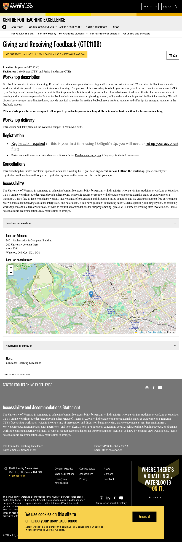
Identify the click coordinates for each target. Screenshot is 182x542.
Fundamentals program (88, 155)
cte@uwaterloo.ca (158, 207)
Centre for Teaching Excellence (23, 363)
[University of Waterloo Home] (18, 6)
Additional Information (19, 345)
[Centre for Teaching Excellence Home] (4, 27)
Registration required (28, 143)
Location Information (18, 223)
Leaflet (140, 331)
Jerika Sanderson (53, 71)
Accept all (145, 516)
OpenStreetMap (155, 331)
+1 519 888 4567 (17, 475)
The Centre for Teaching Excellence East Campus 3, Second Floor (23, 448)
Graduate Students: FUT (16, 374)
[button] (150, 6)
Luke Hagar (23, 71)
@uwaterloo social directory (111, 503)
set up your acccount (162, 143)
